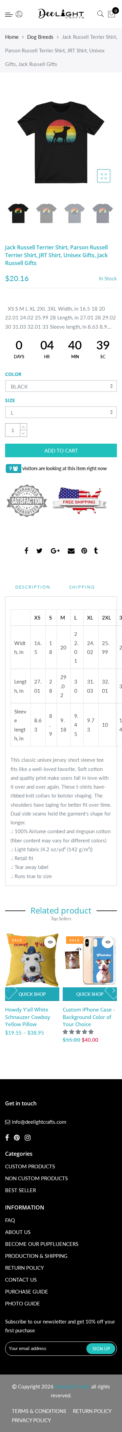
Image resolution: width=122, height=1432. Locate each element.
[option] (61, 142)
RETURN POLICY (24, 1268)
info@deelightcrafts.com (39, 1122)
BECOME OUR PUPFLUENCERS (41, 1244)
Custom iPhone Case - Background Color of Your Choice (89, 1016)
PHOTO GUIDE (22, 1303)
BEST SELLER (20, 1190)
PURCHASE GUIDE (26, 1291)
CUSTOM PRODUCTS (30, 1166)
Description (32, 587)
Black (19, 386)
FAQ (10, 1220)
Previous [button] (22, 142)
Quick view (50, 942)
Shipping (82, 587)
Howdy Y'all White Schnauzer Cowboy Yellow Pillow (27, 1016)
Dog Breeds (40, 37)
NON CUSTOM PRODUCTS (36, 1178)
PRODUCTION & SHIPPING (36, 1256)
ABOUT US (17, 1232)
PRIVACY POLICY (31, 1420)
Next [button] (100, 142)
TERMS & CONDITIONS (39, 1411)
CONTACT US (21, 1280)
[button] (79, 1031)
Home (12, 37)
